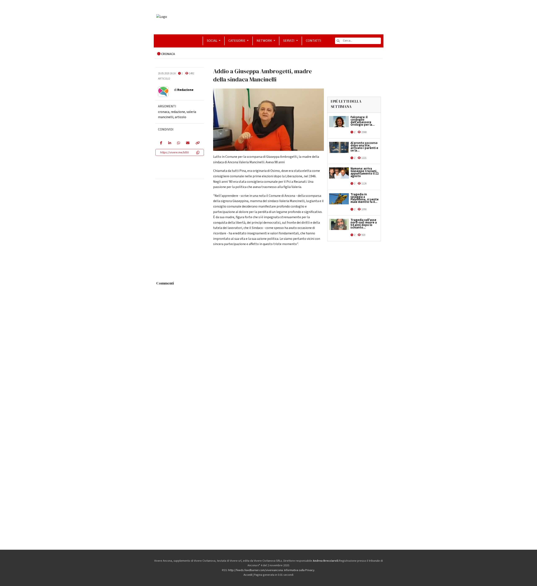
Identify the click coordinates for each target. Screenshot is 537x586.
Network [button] (265, 40)
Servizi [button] (289, 40)
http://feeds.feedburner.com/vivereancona (255, 570)
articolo (180, 117)
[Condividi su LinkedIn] (169, 143)
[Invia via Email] (187, 143)
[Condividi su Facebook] (161, 143)
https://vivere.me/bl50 (174, 152)
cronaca (163, 112)
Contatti (313, 40)
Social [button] (212, 40)
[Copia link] (197, 143)
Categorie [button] (237, 40)
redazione (178, 112)
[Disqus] (268, 339)
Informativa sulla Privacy (299, 570)
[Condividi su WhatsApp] (178, 143)
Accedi (248, 575)
